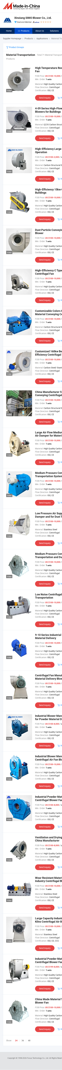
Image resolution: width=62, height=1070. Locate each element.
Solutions (54, 30)
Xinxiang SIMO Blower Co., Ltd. (33, 17)
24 (16, 1040)
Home (9, 30)
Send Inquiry (45, 97)
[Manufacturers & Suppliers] (22, 5)
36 (23, 1040)
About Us (39, 30)
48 (29, 1040)
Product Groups (16, 47)
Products (25, 30)
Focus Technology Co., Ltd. (38, 1058)
